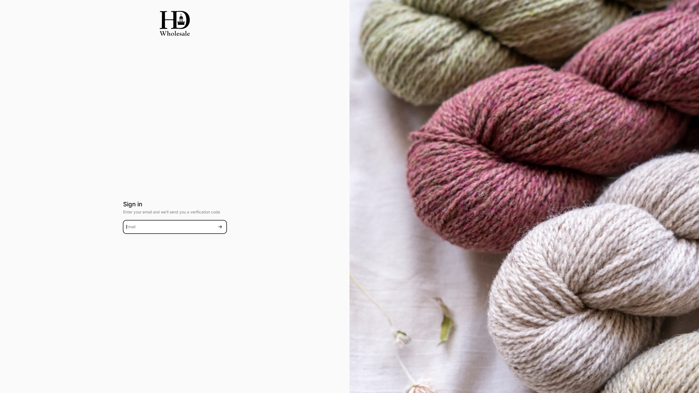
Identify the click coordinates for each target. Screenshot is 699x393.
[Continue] (220, 227)
